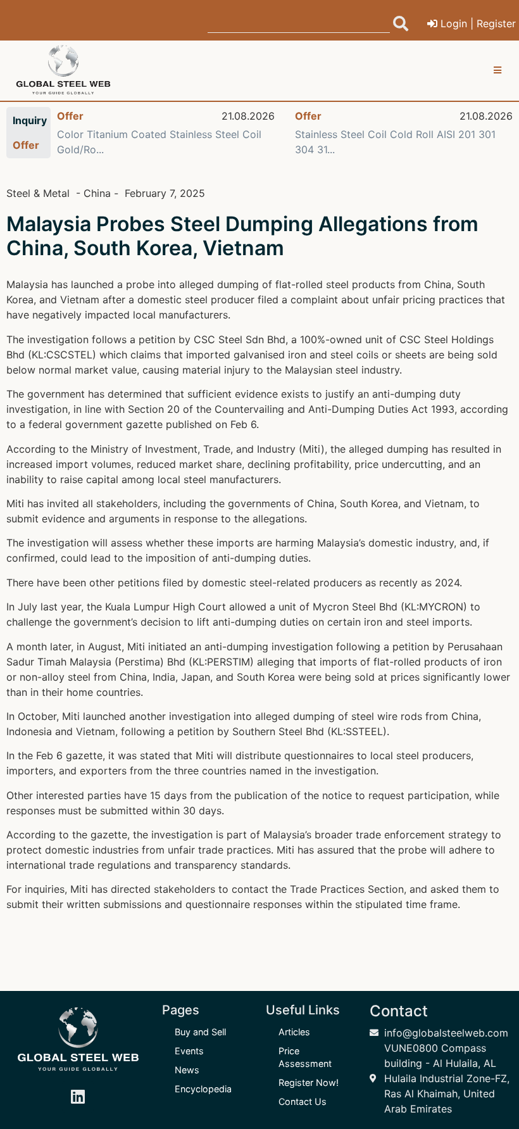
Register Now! (308, 1082)
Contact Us (302, 1101)
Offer (70, 116)
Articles (294, 1031)
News (187, 1069)
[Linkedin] (78, 1097)
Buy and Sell (200, 1031)
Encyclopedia (203, 1088)
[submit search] (401, 23)
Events (189, 1050)
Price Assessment (305, 1057)
